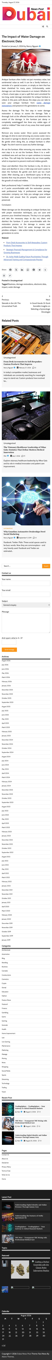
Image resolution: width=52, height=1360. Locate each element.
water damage (14, 287)
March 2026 (6, 677)
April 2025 (5, 723)
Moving (4, 1058)
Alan (5, 456)
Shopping (5, 1067)
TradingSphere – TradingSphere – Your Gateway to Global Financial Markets (30, 1228)
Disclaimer (5, 1163)
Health (4, 1029)
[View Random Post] (43, 26)
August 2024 (6, 756)
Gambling (5, 1013)
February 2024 (7, 782)
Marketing (5, 1050)
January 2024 (6, 786)
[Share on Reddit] (39, 269)
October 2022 (6, 848)
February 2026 (7, 681)
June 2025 (5, 715)
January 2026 (6, 686)
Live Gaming (6, 1042)
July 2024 (5, 761)
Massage (4, 1054)
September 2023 (7, 802)
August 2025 (6, 706)
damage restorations (24, 284)
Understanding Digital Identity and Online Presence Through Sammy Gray (31, 1122)
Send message (9, 649)
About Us (5, 1159)
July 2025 (5, 711)
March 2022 (6, 877)
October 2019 (6, 931)
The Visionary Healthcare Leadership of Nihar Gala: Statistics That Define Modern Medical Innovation (25, 450)
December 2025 (7, 690)
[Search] (47, 26)
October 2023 (6, 798)
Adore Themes (8, 1357)
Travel (4, 1092)
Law (3, 1038)
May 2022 (5, 869)
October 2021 (6, 898)
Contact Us (5, 1155)
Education (5, 992)
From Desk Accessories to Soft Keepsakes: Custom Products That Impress (23, 362)
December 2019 (7, 923)
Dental (4, 987)
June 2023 (5, 815)
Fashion (4, 996)
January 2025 (6, 736)
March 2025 (6, 727)
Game (4, 1017)
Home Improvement (8, 1033)
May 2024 (5, 769)
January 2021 (6, 902)
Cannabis (5, 971)
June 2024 (5, 765)
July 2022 (5, 861)
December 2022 (7, 840)
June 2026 (5, 669)
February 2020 (7, 915)
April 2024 (5, 773)
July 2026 (5, 665)
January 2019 (6, 940)
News (3, 1062)
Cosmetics (5, 979)
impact (4, 287)
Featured (5, 1004)
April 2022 (5, 873)
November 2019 (7, 927)
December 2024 (7, 740)
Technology (5, 1083)
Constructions (6, 975)
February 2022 (7, 881)
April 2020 (5, 906)
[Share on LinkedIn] (22, 269)
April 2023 (5, 823)
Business (11, 284)
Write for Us (6, 1175)
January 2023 (6, 836)
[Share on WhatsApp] (28, 269)
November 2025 (7, 694)
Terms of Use (6, 1171)
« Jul (3, 1345)
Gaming (4, 1021)
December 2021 (7, 890)
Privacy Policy (6, 1167)
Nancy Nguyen (32, 46)
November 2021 (7, 894)
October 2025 (6, 698)
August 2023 (6, 807)
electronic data (40, 284)
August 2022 (6, 857)
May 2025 (5, 719)
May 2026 (5, 673)
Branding (5, 962)
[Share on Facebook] (10, 269)
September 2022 (7, 852)
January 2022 (6, 886)
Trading (4, 1087)
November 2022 (7, 844)
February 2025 (7, 731)
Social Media (6, 1071)
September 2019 (7, 936)
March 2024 (6, 777)
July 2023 (5, 811)
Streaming (5, 1079)
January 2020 (6, 919)
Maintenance (6, 1046)
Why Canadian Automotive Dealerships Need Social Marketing (24, 532)
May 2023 (5, 819)
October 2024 (6, 748)
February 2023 (7, 832)
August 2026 (6, 661)
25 (10, 1336)
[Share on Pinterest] (33, 269)
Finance (4, 1008)
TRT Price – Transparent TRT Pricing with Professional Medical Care (31, 1107)
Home (4, 1179)
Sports (4, 1075)
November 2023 (7, 794)
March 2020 (6, 911)
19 (16, 1332)
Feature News (6, 1000)
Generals (5, 1025)
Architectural (6, 950)
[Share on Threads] (4, 275)
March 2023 (6, 827)
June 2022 (5, 865)
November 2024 (7, 744)
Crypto (4, 983)
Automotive (8, 528)
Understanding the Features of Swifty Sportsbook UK (29, 1136)
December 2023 (7, 790)
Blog (3, 958)
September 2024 (7, 752)
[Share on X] (16, 269)
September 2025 (7, 702)
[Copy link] (10, 275)
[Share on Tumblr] (45, 269)
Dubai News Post (24, 1354)
